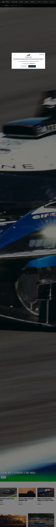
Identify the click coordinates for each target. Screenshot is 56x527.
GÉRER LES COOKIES (24, 66)
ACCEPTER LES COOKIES (32, 66)
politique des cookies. (32, 63)
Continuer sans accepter (41, 54)
